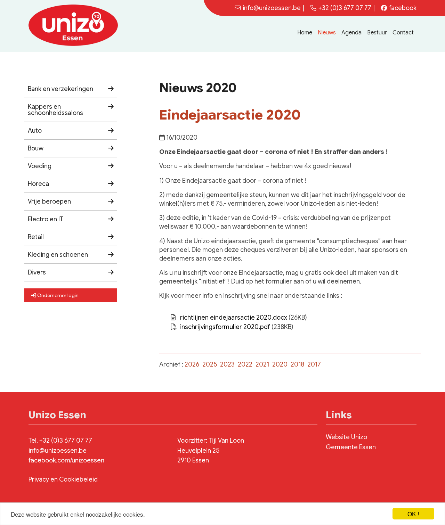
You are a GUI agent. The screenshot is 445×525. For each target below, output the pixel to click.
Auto (35, 130)
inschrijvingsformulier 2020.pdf (225, 327)
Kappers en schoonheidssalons (55, 110)
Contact (403, 32)
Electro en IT (45, 219)
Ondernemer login (57, 295)
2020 (280, 364)
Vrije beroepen (49, 201)
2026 (192, 364)
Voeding (39, 166)
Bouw (35, 148)
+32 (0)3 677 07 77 (344, 8)
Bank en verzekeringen (60, 89)
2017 (314, 364)
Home (304, 32)
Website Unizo (346, 437)
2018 (297, 364)
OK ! (413, 513)
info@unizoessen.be (58, 450)
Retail (36, 237)
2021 (262, 364)
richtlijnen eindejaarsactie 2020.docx (233, 317)
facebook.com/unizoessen (66, 460)
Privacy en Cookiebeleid (63, 479)
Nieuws (327, 32)
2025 (209, 364)
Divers (37, 272)
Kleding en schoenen (58, 255)
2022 (245, 364)
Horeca (38, 184)
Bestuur (377, 32)
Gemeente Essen (351, 447)
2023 (227, 364)
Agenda (351, 32)
